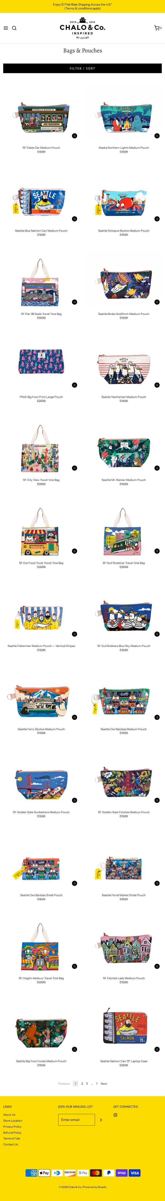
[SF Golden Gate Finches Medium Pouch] (124, 776)
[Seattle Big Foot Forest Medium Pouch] (41, 1025)
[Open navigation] (6, 28)
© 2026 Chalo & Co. (70, 1187)
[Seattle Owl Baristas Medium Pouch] (124, 693)
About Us (9, 1114)
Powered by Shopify (94, 1187)
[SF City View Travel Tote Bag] (41, 444)
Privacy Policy (12, 1126)
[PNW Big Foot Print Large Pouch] (41, 361)
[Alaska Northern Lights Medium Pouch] (124, 112)
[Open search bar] (16, 28)
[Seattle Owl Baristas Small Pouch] (41, 859)
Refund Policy (12, 1132)
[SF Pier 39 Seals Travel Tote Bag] (41, 278)
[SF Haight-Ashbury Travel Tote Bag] (41, 942)
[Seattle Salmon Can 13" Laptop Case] (124, 1025)
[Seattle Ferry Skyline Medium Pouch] (41, 693)
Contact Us (10, 1144)
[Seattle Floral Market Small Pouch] (124, 859)
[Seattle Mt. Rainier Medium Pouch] (124, 444)
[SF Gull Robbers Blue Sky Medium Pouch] (124, 610)
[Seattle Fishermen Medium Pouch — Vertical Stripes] (41, 610)
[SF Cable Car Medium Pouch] (41, 112)
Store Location (12, 1120)
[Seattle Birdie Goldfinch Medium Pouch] (124, 278)
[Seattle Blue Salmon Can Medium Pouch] (41, 195)
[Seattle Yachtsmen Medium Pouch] (124, 361)
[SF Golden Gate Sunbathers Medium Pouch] (41, 776)
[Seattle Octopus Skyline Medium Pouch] (124, 195)
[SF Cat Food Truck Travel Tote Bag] (41, 527)
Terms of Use (11, 1138)
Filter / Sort (82, 68)
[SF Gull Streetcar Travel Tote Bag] (124, 527)
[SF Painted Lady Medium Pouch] (124, 942)
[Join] (101, 1120)
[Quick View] (74, 136)
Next (104, 1083)
